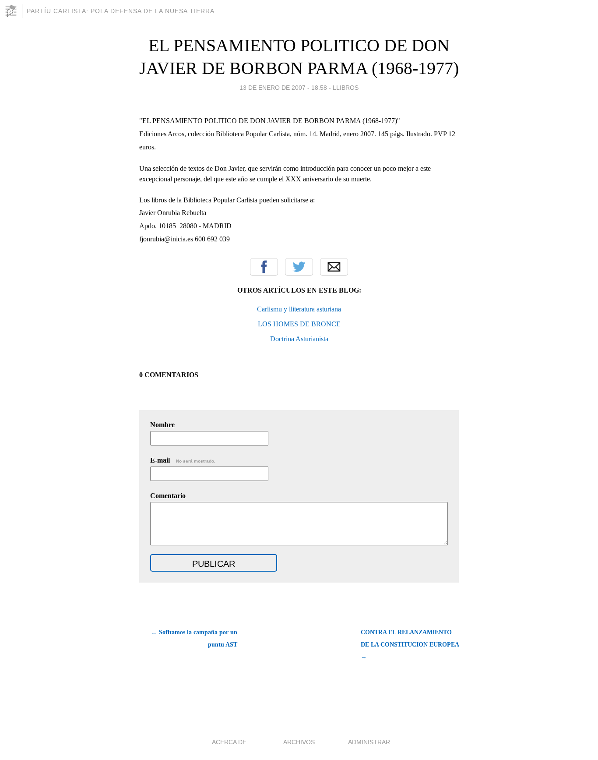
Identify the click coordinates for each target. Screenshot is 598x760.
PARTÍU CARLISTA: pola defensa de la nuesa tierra (121, 10)
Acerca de (229, 742)
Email (334, 267)
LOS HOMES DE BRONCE (299, 324)
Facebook (264, 267)
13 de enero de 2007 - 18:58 (283, 87)
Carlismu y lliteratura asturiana (299, 309)
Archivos (299, 742)
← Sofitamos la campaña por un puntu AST (194, 638)
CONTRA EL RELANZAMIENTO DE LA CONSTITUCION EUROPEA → (410, 644)
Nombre (162, 424)
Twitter (299, 267)
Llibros (346, 87)
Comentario (168, 495)
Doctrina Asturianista (299, 339)
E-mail (182, 460)
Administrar (369, 742)
